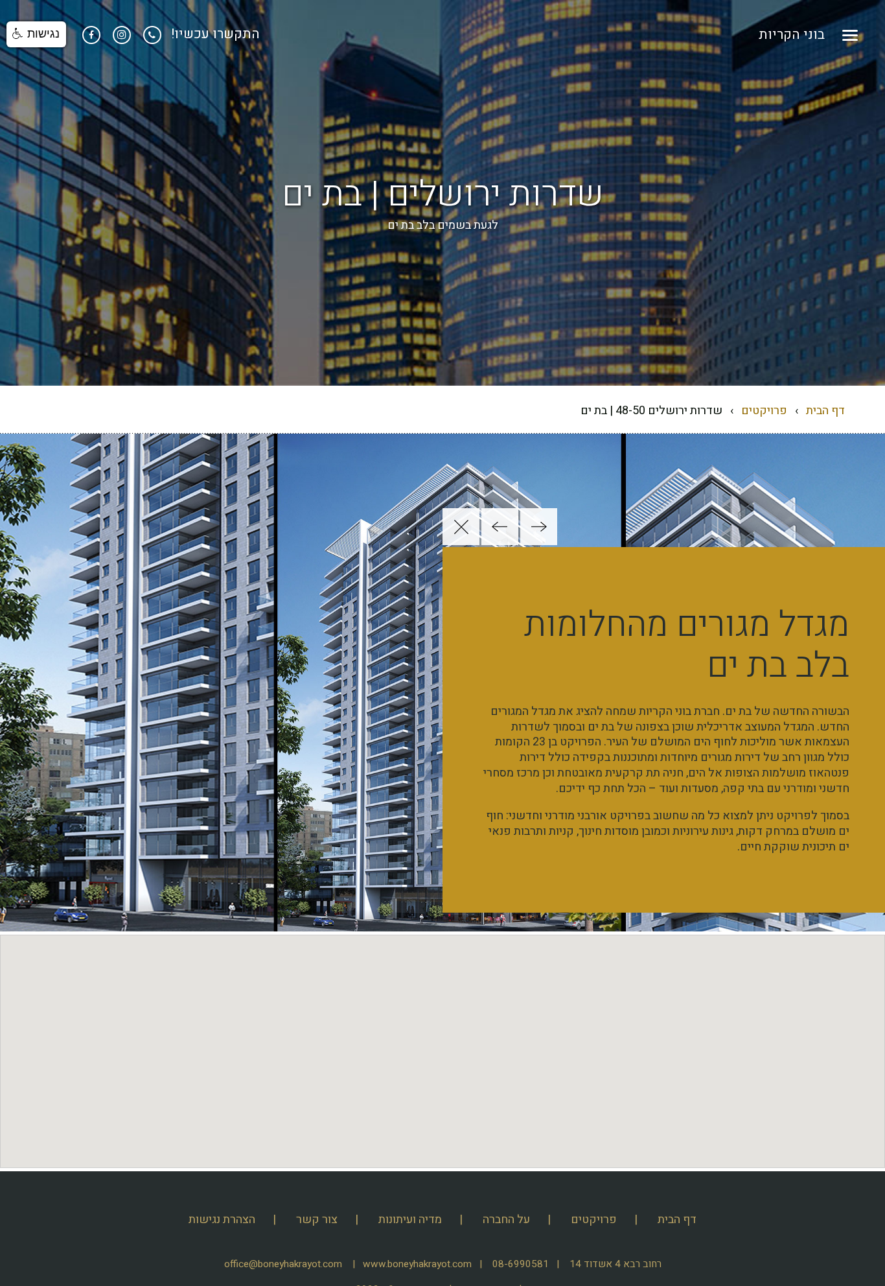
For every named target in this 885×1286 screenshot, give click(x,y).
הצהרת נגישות (222, 1219)
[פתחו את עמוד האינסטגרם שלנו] (120, 34)
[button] (538, 526)
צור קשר (317, 1219)
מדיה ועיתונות (410, 1219)
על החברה (506, 1219)
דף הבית (825, 410)
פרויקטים (764, 410)
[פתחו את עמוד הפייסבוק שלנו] (91, 34)
